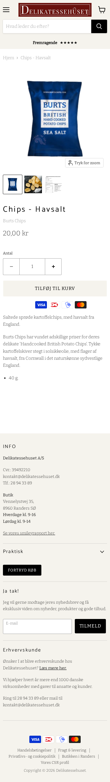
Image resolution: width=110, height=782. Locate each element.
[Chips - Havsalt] (53, 184)
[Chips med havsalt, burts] (12, 184)
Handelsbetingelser (34, 750)
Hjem (8, 57)
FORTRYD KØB (22, 570)
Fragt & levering (72, 750)
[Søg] (99, 26)
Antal (8, 253)
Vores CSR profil (55, 762)
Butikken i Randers (78, 756)
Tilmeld (90, 626)
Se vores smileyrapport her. (29, 533)
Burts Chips (14, 220)
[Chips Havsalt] (33, 184)
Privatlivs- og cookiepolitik (32, 756)
